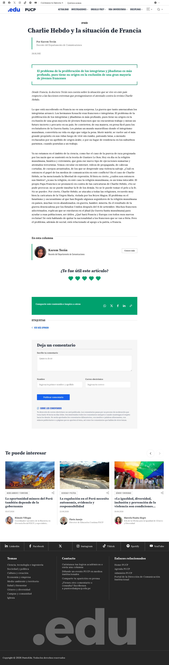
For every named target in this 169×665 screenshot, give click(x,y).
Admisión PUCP (123, 572)
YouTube (159, 546)
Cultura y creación (17, 572)
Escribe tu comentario (47, 353)
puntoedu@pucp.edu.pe (77, 588)
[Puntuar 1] (71, 278)
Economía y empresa (19, 577)
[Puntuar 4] (91, 278)
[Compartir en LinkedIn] (124, 305)
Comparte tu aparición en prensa (81, 578)
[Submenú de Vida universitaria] (127, 9)
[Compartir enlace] (53, 493)
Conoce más (129, 250)
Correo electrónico (94, 379)
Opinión (84, 22)
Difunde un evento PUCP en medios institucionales (82, 573)
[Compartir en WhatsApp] (104, 305)
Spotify (135, 546)
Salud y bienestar (17, 585)
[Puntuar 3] (84, 278)
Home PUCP (121, 564)
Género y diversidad (123, 493)
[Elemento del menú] (149, 9)
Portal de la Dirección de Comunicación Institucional (137, 578)
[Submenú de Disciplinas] (142, 9)
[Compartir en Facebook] (118, 305)
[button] (150, 453)
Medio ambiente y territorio (17, 493)
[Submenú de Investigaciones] (87, 9)
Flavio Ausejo (75, 519)
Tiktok (111, 546)
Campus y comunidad (19, 593)
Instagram (87, 546)
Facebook (38, 546)
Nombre (41, 379)
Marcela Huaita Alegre (135, 517)
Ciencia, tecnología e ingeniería (25, 564)
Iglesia (11, 597)
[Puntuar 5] (98, 278)
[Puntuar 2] (78, 278)
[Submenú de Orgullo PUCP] (105, 9)
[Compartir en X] (111, 305)
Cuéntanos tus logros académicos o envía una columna (82, 566)
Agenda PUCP (122, 568)
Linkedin (14, 546)
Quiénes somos (74, 3)
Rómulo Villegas (23, 517)
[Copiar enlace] (130, 305)
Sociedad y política (68, 493)
